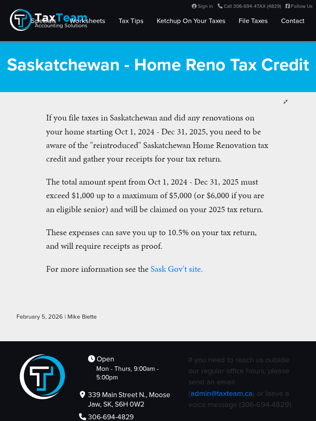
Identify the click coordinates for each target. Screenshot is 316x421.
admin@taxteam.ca (222, 393)
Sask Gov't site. (177, 269)
